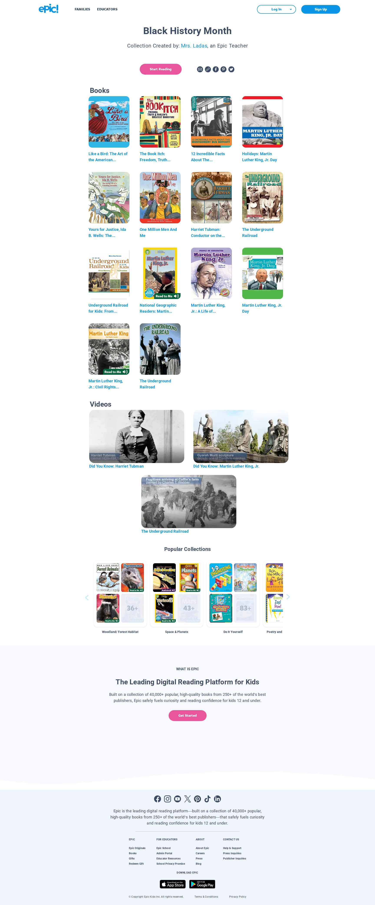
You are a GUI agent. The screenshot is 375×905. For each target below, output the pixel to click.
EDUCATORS (107, 9)
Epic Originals (137, 848)
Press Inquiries (232, 853)
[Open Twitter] (187, 798)
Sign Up (321, 9)
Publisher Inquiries (234, 858)
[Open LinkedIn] (217, 798)
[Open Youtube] (177, 798)
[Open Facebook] (157, 798)
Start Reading (161, 69)
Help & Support (232, 848)
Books (133, 853)
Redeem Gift (136, 863)
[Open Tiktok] (207, 798)
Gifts (132, 858)
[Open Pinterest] (197, 798)
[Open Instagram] (167, 798)
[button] (120, 593)
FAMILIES (82, 9)
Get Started (187, 715)
